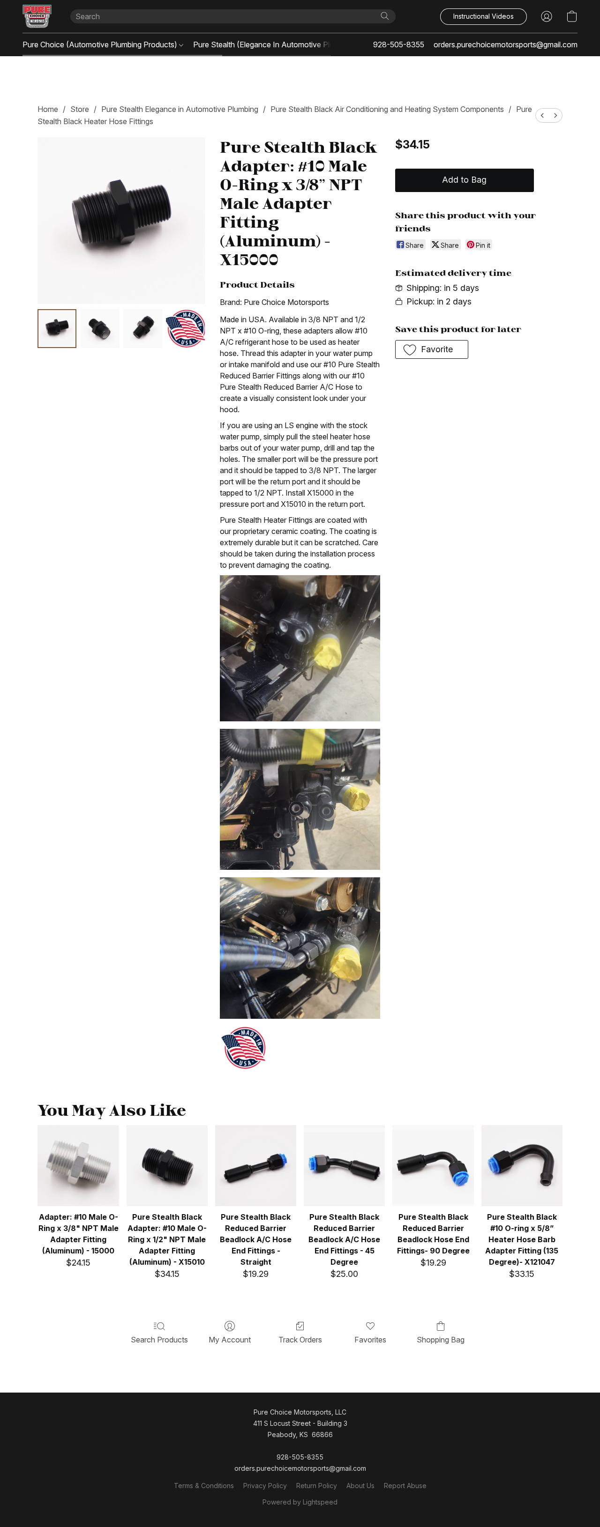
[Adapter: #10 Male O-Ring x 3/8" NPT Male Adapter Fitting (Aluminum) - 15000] (78, 1165)
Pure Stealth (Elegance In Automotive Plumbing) (276, 44)
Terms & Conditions (204, 1486)
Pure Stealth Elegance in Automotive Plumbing (179, 109)
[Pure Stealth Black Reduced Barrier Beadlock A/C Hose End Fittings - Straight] (255, 1165)
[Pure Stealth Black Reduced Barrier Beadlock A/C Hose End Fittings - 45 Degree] (344, 1165)
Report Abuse (405, 1486)
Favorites (370, 1339)
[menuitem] (542, 115)
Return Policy (316, 1486)
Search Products (159, 1339)
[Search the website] (385, 15)
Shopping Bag (441, 1339)
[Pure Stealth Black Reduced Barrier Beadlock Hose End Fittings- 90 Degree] (432, 1165)
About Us (360, 1486)
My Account (230, 1339)
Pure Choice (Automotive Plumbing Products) (100, 44)
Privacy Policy (265, 1486)
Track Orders (300, 1339)
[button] (37, 16)
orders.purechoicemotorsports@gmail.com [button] (506, 44)
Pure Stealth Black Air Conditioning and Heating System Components (387, 109)
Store (79, 109)
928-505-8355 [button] (398, 44)
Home (48, 109)
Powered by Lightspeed (300, 1502)
